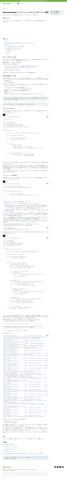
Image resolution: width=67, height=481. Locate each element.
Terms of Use (4, 470)
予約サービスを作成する (9, 70)
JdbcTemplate (16, 162)
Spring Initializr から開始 (14, 62)
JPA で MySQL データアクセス (9, 451)
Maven (11, 87)
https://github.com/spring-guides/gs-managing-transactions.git (22, 67)
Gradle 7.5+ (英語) (8, 46)
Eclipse (5, 98)
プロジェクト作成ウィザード (15, 78)
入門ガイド (11, 59)
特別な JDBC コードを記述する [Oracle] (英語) (10, 20)
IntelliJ (8, 98)
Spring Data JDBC (16, 90)
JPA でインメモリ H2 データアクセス (11, 448)
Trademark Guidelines (12, 470)
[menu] (18, 3)
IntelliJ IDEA (11, 43)
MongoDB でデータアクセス (9, 449)
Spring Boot (7, 206)
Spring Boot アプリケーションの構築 (11, 446)
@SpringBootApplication (7, 201)
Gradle (6, 87)
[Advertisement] (26, 30)
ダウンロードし (18, 65)
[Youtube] (55, 467)
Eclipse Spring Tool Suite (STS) (12, 49)
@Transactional (25, 166)
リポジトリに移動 (55, 13)
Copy (47, 116)
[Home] (9, 3)
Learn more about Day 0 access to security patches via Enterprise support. (33, 0)
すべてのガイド (6, 8)
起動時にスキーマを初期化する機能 (26, 223)
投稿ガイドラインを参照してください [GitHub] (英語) (33, 453)
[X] (60, 467)
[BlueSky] (63, 467)
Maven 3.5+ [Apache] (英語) (18, 46)
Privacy (8, 470)
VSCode (24, 43)
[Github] (58, 467)
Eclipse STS (6, 43)
